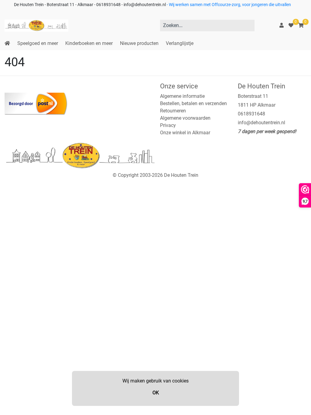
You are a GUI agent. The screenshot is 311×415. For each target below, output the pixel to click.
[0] (291, 25)
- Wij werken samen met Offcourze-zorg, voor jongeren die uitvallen (228, 4)
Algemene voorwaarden (185, 118)
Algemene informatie (182, 96)
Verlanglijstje (179, 43)
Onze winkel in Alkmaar (185, 132)
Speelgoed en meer (37, 43)
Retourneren (173, 111)
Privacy (168, 125)
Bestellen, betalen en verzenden (193, 103)
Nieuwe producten (139, 43)
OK (155, 393)
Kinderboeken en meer (89, 43)
